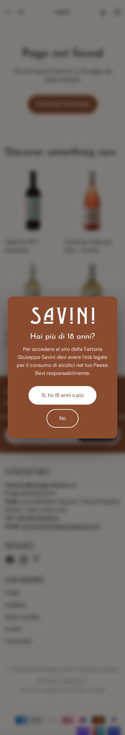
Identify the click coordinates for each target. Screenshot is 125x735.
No (62, 418)
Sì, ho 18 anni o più (62, 395)
